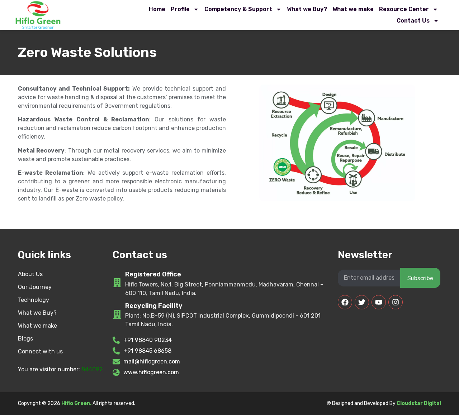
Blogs (25, 338)
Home (157, 9)
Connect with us (40, 351)
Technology (33, 299)
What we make (353, 9)
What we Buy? (307, 9)
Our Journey (35, 287)
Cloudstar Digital (419, 403)
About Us (30, 274)
